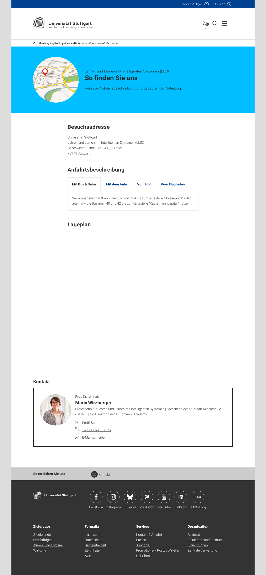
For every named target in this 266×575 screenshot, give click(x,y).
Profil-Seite (90, 422)
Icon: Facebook (96, 497)
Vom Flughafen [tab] (173, 184)
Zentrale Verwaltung (202, 550)
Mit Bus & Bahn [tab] (84, 184)
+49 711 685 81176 (96, 430)
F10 (218, 4)
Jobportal (143, 545)
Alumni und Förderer (48, 545)
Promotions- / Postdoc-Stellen (158, 550)
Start (34, 43)
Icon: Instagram (113, 497)
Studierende (42, 534)
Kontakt (104, 474)
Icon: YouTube (164, 497)
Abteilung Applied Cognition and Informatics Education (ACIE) (73, 43)
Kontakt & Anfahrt (149, 534)
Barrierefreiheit (95, 545)
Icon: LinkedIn (181, 497)
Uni (191, 4)
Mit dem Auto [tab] (116, 184)
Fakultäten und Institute (205, 539)
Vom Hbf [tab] (144, 184)
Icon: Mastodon (147, 497)
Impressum (93, 534)
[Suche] (215, 23)
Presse (141, 539)
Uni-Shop (143, 555)
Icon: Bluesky (130, 497)
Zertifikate (92, 550)
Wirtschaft (40, 550)
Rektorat (194, 534)
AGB (88, 555)
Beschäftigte (42, 539)
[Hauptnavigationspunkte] (224, 23)
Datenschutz (94, 539)
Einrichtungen (198, 545)
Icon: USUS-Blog (198, 497)
